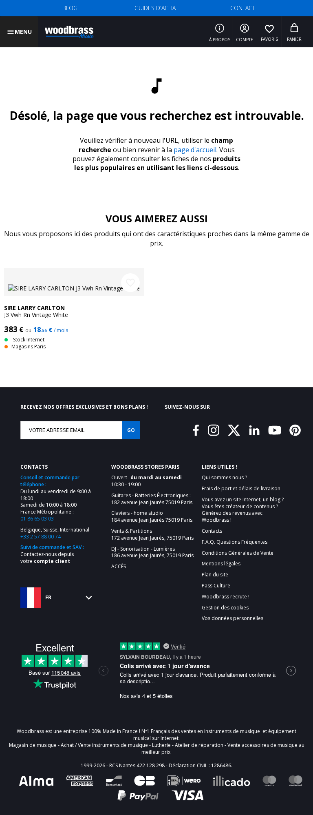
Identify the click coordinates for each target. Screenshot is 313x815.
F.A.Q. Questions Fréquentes (234, 542)
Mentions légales (221, 563)
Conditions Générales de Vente (237, 553)
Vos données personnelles (232, 618)
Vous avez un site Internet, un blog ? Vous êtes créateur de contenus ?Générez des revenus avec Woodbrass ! (243, 509)
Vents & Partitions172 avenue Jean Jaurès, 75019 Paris (152, 534)
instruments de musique (232, 731)
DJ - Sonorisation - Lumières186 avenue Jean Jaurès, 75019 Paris (152, 552)
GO (131, 430)
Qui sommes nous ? (224, 477)
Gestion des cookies (225, 608)
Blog (69, 8)
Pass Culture (216, 585)
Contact (242, 8)
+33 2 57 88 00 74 (40, 536)
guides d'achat (156, 8)
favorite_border (130, 282)
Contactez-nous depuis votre (47, 558)
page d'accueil (195, 149)
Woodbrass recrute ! (225, 597)
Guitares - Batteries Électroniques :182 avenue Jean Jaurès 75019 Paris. (152, 499)
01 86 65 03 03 (37, 518)
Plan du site (215, 574)
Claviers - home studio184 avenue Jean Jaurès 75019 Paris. (152, 516)
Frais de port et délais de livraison (241, 488)
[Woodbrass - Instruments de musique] (69, 32)
